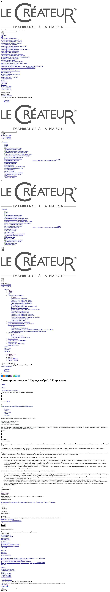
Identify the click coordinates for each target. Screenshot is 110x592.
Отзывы (6, 410)
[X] (9, 376)
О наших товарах (6, 555)
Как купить (7, 412)
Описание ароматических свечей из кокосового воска (16, 561)
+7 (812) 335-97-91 (6, 89)
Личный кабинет (6, 535)
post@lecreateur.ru (7, 95)
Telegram (6, 101)
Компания (4, 547)
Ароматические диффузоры (19, 298)
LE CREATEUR (5, 401)
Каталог (10, 292)
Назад (11, 291)
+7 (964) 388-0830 (6, 86)
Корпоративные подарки (8, 570)
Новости (3, 550)
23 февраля (52, 502)
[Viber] (11, 376)
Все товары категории (7, 519)
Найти (2, 590)
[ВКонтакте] (2, 376)
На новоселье (5, 502)
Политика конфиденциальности (10, 544)
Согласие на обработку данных (10, 546)
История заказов (5, 539)
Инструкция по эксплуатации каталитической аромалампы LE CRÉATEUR (23, 558)
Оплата (6, 413)
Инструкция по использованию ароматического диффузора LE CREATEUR (23, 563)
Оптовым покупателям (7, 569)
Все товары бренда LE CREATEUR (11, 521)
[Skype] (16, 376)
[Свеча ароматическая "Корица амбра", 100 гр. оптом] (17, 406)
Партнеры (4, 553)
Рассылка (3, 541)
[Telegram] (19, 376)
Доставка (7, 415)
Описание (7, 409)
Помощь (3, 564)
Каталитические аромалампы (19, 328)
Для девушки (31, 502)
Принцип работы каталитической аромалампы (14, 560)
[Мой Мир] (7, 376)
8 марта (46, 502)
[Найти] (2, 33)
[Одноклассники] (4, 376)
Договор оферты (5, 543)
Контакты (3, 552)
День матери (39, 502)
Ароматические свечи (17, 335)
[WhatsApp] (14, 376)
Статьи (3, 572)
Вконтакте (7, 100)
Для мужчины (13, 502)
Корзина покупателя (7, 536)
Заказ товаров (5, 538)
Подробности (5, 493)
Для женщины (22, 502)
